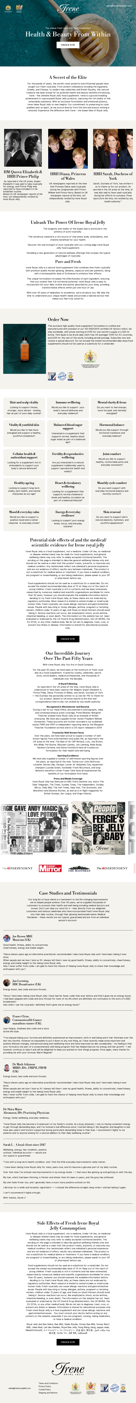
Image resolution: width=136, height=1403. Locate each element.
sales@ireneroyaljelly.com (119, 5)
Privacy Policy (45, 1386)
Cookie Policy (45, 1389)
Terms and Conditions (48, 1383)
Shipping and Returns (48, 1393)
